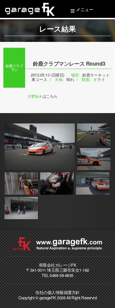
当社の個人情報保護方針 (57, 292)
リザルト (34, 96)
